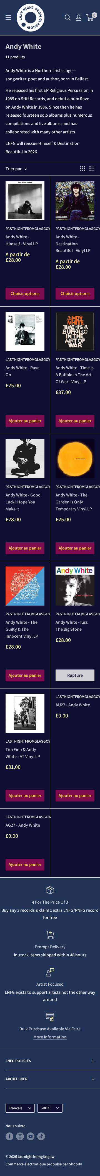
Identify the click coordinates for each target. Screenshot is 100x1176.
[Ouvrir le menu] (8, 17)
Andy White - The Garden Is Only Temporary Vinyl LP (74, 502)
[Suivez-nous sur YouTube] (30, 1136)
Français (15, 1107)
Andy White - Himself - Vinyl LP (22, 240)
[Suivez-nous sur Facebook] (9, 1136)
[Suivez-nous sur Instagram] (20, 1136)
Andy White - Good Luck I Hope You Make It (23, 502)
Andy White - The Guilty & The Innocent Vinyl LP (22, 629)
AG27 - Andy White (23, 825)
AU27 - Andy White (73, 705)
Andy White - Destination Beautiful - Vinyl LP (73, 244)
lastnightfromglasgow (25, 359)
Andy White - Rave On (22, 371)
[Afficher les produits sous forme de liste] (91, 168)
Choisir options (25, 293)
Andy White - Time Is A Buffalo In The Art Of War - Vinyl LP (75, 375)
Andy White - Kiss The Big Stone (72, 625)
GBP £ (45, 1107)
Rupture (75, 675)
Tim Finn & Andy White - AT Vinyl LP (23, 753)
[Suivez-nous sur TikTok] (41, 1136)
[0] (89, 17)
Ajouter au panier (25, 421)
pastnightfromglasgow (25, 228)
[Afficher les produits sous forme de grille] (82, 168)
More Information (50, 1037)
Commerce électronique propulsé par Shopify (44, 1164)
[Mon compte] (78, 18)
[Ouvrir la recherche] (68, 18)
